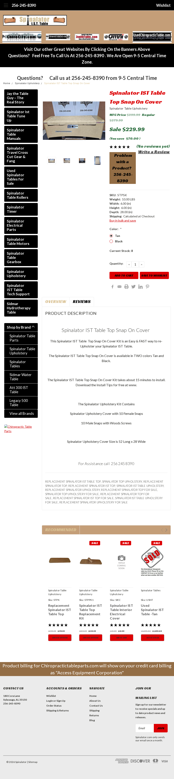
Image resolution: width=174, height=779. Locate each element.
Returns (94, 715)
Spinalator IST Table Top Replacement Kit (90, 611)
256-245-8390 (24, 5)
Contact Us (96, 705)
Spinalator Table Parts (22, 338)
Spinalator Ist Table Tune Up (18, 116)
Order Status (54, 705)
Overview (55, 301)
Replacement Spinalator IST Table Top (59, 609)
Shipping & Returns (57, 710)
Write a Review (154, 151)
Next (101, 120)
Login (49, 700)
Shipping (94, 710)
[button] (21, 37)
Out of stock (152, 638)
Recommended (60, 529)
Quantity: (116, 263)
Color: (115, 229)
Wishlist (163, 5)
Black (119, 241)
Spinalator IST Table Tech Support (18, 289)
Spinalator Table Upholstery (22, 351)
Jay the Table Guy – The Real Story (17, 97)
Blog (92, 720)
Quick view (60, 562)
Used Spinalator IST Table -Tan (152, 609)
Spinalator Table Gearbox (15, 257)
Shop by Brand (19, 327)
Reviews (82, 301)
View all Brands (22, 413)
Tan (117, 235)
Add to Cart (121, 638)
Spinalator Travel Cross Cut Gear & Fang (17, 154)
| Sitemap (32, 762)
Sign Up (60, 700)
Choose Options (60, 638)
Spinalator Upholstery (27, 83)
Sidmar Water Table (21, 376)
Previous (47, 120)
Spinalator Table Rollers (17, 195)
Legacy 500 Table (19, 402)
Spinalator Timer (15, 209)
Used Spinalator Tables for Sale (15, 177)
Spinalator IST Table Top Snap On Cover (67, 83)
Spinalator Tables (18, 364)
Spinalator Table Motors (18, 241)
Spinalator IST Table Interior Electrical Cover (121, 611)
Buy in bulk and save (122, 220)
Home (6, 83)
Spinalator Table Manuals (15, 134)
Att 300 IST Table (19, 389)
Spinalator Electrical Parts (15, 225)
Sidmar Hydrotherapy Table (19, 307)
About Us (95, 700)
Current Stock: (121, 251)
